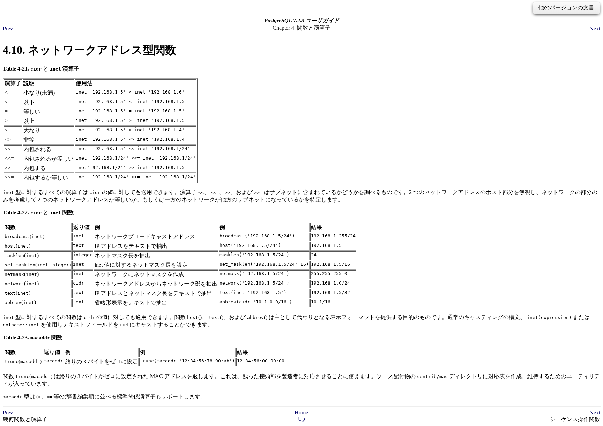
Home (301, 413)
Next (594, 28)
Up (301, 419)
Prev (8, 28)
